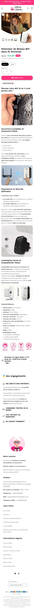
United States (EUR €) (16, 585)
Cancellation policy (9, 566)
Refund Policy (7, 547)
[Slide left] (13, 46)
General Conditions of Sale (11, 551)
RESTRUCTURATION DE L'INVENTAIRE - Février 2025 (16, 531)
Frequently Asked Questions (12, 518)
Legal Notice (7, 554)
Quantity (3, 68)
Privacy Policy (7, 543)
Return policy (7, 562)
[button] (2, 8)
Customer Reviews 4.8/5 (11, 522)
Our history (6, 510)
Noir (12, 64)
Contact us (6, 514)
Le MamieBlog (7, 526)
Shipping (10, 58)
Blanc (5, 64)
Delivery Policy (7, 558)
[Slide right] (20, 46)
